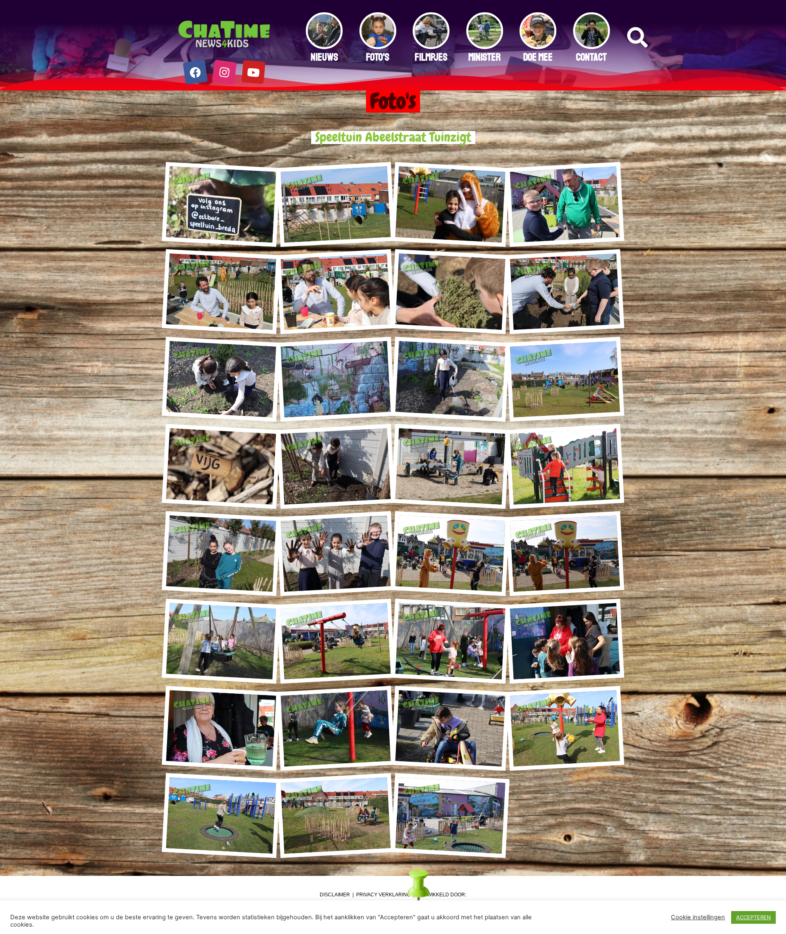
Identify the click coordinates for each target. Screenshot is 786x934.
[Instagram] (224, 72)
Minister (484, 57)
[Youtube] (254, 72)
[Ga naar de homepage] (224, 34)
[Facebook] (195, 72)
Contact (591, 57)
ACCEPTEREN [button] (753, 917)
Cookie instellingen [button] (698, 917)
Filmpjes (431, 57)
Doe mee (538, 57)
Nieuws (324, 57)
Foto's (377, 57)
